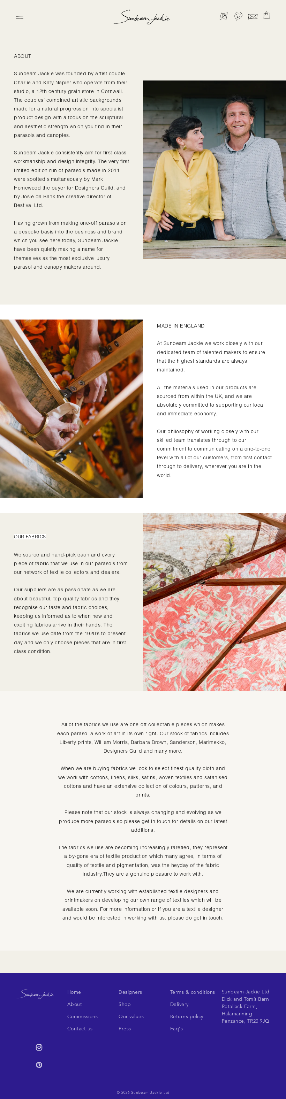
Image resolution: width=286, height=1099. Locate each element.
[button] (266, 15)
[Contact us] (253, 17)
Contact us (80, 1029)
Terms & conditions (192, 992)
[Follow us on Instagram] (223, 17)
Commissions (82, 1016)
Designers (130, 992)
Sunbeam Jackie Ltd (150, 1092)
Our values (131, 1016)
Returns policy (186, 1016)
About (74, 1004)
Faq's (176, 1029)
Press (125, 1029)
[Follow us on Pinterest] (238, 17)
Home (74, 992)
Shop (125, 1004)
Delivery (179, 1004)
